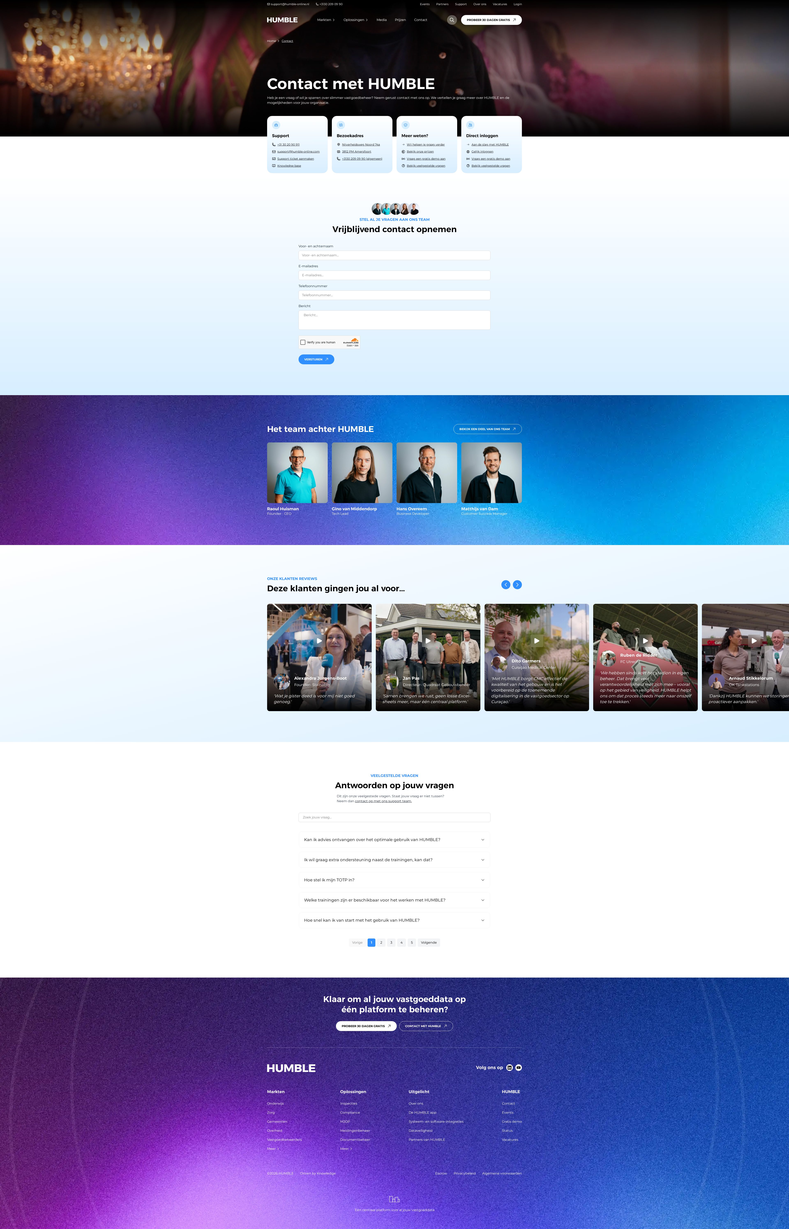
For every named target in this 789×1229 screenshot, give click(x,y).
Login (518, 4)
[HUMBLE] (282, 19)
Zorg (271, 1112)
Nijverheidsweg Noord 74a (361, 144)
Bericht (305, 306)
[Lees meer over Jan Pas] (428, 657)
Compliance (350, 1112)
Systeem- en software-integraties (436, 1122)
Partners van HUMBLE (427, 1140)
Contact (420, 20)
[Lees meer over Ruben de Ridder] (645, 657)
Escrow (441, 1173)
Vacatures (500, 4)
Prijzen (400, 20)
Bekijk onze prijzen (420, 151)
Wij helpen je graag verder (426, 144)
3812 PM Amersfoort (356, 151)
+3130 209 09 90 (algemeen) (362, 159)
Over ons (479, 4)
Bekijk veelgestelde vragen (426, 166)
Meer (271, 1149)
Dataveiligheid (421, 1131)
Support (461, 4)
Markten (324, 20)
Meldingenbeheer (355, 1131)
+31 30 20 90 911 (288, 144)
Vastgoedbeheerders (284, 1140)
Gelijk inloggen (482, 151)
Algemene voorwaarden (502, 1173)
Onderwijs (275, 1103)
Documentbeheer (355, 1140)
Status (507, 1131)
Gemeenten (277, 1122)
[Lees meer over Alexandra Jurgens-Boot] (319, 657)
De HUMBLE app (422, 1112)
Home (271, 41)
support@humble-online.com (298, 151)
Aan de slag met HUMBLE (490, 144)
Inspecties (348, 1103)
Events (425, 4)
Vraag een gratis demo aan (426, 159)
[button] (394, 359)
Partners (442, 4)
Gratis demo (512, 1122)
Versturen (313, 359)
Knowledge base (289, 166)
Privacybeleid (465, 1173)
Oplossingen (354, 20)
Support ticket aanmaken (295, 159)
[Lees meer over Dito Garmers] (536, 657)
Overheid (274, 1131)
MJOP (345, 1122)
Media (382, 20)
